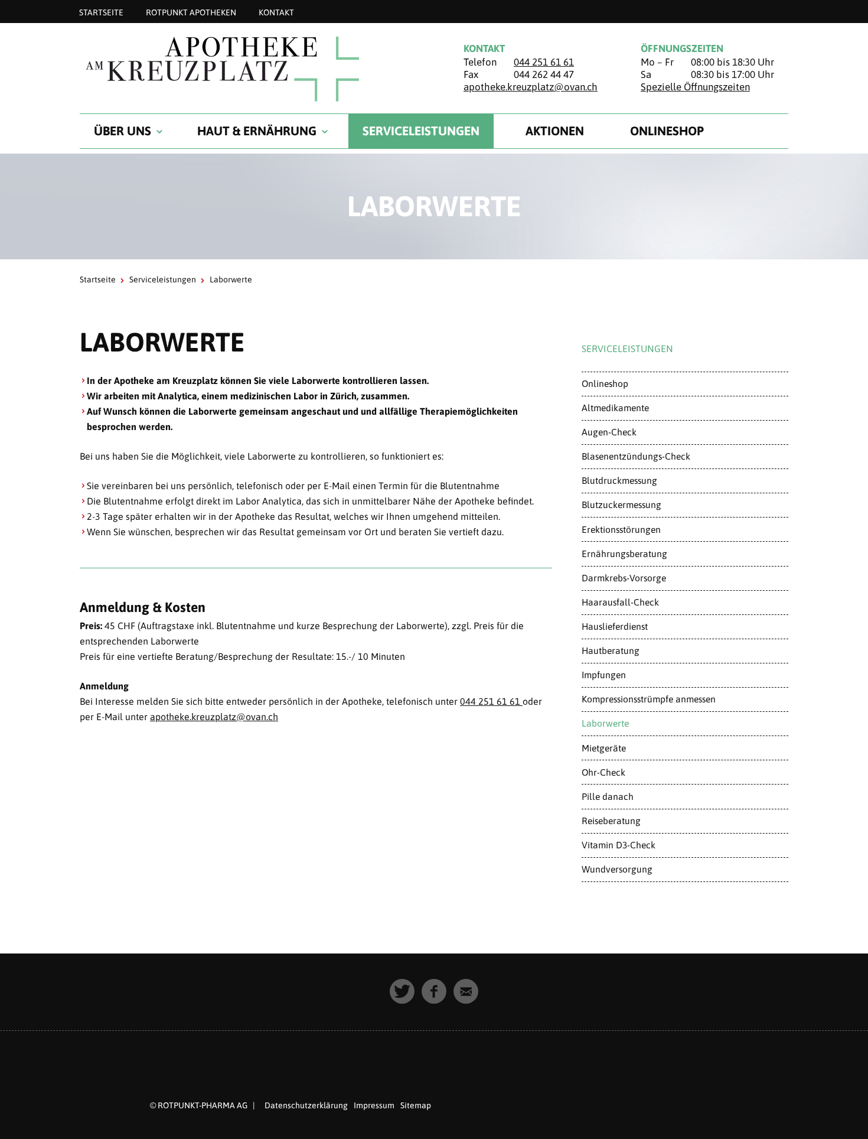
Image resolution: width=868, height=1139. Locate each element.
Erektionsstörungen (621, 529)
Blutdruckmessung (619, 480)
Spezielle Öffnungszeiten (695, 87)
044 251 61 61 (544, 62)
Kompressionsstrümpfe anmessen (649, 699)
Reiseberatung (611, 820)
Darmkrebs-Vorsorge (624, 577)
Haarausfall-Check (620, 602)
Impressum (374, 1105)
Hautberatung (610, 650)
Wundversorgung (617, 869)
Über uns (122, 130)
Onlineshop (667, 130)
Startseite (101, 12)
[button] (402, 991)
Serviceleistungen (421, 130)
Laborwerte (605, 723)
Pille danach (608, 796)
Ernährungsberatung (624, 553)
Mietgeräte (604, 748)
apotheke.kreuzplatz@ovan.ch (531, 87)
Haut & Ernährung (256, 130)
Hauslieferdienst (615, 626)
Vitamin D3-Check (618, 844)
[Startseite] (257, 69)
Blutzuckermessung (621, 504)
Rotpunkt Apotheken (191, 12)
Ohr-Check (603, 772)
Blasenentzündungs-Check (636, 456)
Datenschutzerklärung (306, 1105)
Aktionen (555, 130)
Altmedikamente (615, 407)
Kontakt (276, 12)
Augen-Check (609, 432)
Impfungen (604, 674)
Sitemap (415, 1105)
